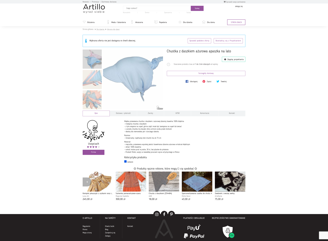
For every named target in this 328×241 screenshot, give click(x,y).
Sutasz (189, 12)
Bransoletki (126, 12)
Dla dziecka (187, 22)
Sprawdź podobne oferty (199, 41)
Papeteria (163, 22)
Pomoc (85, 229)
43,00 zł (186, 199)
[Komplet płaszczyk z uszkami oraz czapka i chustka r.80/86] (98, 182)
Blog (106, 229)
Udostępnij (193, 82)
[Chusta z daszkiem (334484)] (164, 182)
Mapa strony (87, 233)
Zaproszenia (168, 12)
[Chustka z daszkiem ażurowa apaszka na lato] (133, 80)
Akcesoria (139, 22)
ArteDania (218, 196)
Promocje (95, 2)
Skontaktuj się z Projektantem (228, 41)
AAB (150, 196)
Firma (93, 152)
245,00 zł (87, 199)
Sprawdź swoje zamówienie (235, 2)
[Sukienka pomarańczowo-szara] (131, 182)
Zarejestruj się (110, 233)
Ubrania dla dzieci (113, 30)
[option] (98, 186)
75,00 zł (219, 199)
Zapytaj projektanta (235, 60)
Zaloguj (107, 236)
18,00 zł (153, 199)
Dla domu (211, 22)
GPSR (178, 113)
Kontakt (232, 113)
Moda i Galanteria (118, 22)
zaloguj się (239, 6)
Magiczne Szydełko (122, 196)
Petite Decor (186, 196)
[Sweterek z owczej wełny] (230, 182)
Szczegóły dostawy (206, 73)
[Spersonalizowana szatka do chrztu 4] (197, 182)
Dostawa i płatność (123, 113)
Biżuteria (91, 22)
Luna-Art (86, 196)
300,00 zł (120, 199)
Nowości (86, 2)
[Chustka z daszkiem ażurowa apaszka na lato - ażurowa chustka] (92, 99)
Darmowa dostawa (108, 2)
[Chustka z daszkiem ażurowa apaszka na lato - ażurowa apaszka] (92, 79)
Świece (147, 12)
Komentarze (204, 113)
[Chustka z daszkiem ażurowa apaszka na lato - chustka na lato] (92, 59)
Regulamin (86, 226)
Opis (96, 113)
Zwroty (150, 113)
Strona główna (88, 29)
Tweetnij (223, 82)
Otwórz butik (109, 226)
